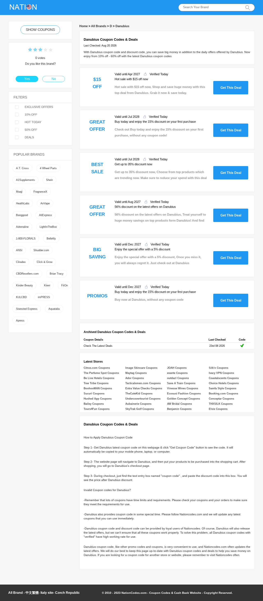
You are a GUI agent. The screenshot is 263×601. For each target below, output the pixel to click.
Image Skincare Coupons (141, 367)
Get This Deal (230, 87)
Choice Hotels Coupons (224, 383)
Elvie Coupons (218, 408)
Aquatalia (54, 308)
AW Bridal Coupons (179, 403)
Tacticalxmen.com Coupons (143, 383)
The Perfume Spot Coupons (101, 372)
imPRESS (44, 297)
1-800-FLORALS (26, 238)
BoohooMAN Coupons (98, 388)
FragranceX (40, 191)
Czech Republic (67, 592)
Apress (20, 320)
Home (83, 26)
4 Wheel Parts (48, 168)
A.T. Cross (22, 168)
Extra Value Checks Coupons (143, 388)
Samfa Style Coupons (222, 388)
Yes (27, 79)
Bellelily (51, 238)
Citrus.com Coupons (97, 367)
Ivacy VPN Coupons (221, 372)
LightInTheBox (48, 226)
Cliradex (21, 262)
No (54, 79)
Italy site (46, 592)
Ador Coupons (134, 378)
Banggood (22, 215)
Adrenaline (22, 226)
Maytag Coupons (136, 372)
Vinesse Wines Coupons (182, 388)
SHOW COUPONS (40, 30)
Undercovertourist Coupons (142, 398)
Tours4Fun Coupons (97, 408)
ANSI (19, 250)
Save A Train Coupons (181, 383)
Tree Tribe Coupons (96, 383)
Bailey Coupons (94, 403)
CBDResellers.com (27, 273)
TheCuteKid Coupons (138, 393)
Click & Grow (44, 262)
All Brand (15, 592)
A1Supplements (25, 179)
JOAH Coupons (177, 367)
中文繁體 (32, 592)
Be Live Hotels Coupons (99, 378)
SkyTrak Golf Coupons (139, 408)
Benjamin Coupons (179, 408)
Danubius (122, 26)
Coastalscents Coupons (224, 378)
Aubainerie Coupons (138, 403)
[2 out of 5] (33, 50)
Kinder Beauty (24, 285)
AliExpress (45, 215)
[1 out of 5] (30, 50)
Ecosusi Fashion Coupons (184, 393)
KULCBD (21, 297)
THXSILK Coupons (221, 403)
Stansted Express (26, 308)
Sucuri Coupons (94, 393)
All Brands (98, 26)
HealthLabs (22, 203)
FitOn (64, 285)
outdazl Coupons (178, 378)
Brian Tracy (56, 273)
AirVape (45, 203)
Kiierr (47, 285)
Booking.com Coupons (223, 393)
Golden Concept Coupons (183, 398)
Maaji (19, 191)
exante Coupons (177, 372)
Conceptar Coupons (221, 398)
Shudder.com (41, 250)
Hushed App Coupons (98, 398)
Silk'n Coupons (218, 367)
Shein (49, 179)
